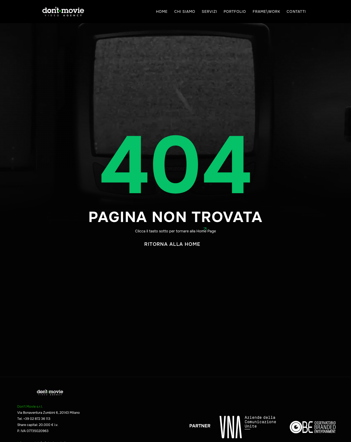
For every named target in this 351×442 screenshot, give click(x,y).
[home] (63, 11)
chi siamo (184, 11)
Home (162, 11)
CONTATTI (296, 11)
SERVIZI (209, 11)
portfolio (235, 11)
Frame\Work (266, 11)
